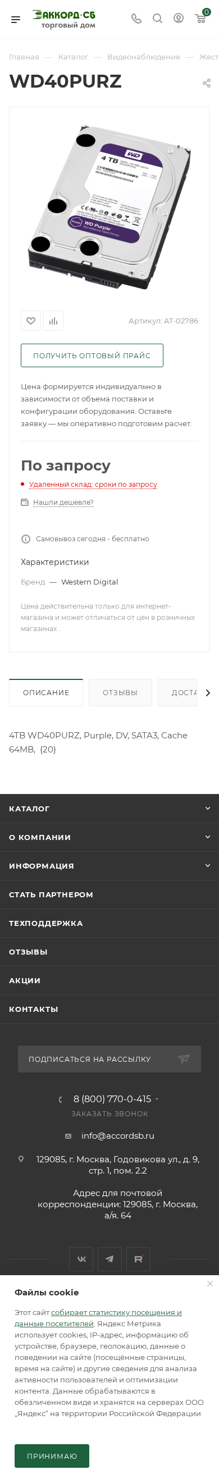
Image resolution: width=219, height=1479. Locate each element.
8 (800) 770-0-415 (112, 1099)
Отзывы (120, 692)
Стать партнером (51, 894)
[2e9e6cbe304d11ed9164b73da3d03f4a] (109, 206)
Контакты (33, 1009)
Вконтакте (81, 1259)
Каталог (29, 808)
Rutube (138, 1259)
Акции (25, 980)
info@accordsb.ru (117, 1135)
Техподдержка (46, 923)
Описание (46, 692)
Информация (42, 865)
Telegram (110, 1259)
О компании (40, 837)
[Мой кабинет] (179, 19)
